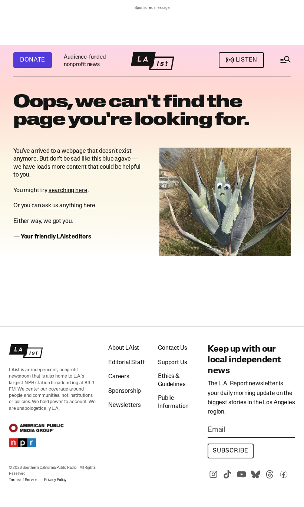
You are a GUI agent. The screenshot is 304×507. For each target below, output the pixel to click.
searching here (68, 191)
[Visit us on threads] (269, 474)
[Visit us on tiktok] (227, 474)
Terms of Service (23, 480)
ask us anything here (68, 206)
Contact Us (172, 348)
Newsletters (124, 405)
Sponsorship (124, 391)
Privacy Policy (55, 480)
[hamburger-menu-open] (285, 61)
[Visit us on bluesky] (255, 474)
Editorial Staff (126, 363)
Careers (118, 377)
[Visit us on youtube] (241, 474)
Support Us (172, 363)
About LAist (123, 348)
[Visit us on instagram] (213, 474)
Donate (32, 60)
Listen (246, 60)
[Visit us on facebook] (283, 474)
